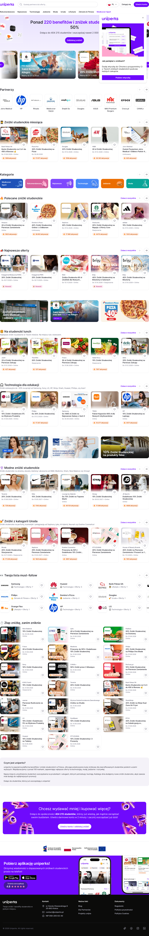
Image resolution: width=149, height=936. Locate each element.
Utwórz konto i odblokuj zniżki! (74, 826)
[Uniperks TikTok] (125, 928)
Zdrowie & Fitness (86, 12)
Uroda (63, 12)
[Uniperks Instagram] (138, 928)
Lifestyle (72, 12)
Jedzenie (46, 12)
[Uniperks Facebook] (131, 928)
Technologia (35, 12)
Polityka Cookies (122, 913)
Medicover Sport (104, 12)
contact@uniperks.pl (55, 912)
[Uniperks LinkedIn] (144, 928)
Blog (80, 906)
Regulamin (119, 906)
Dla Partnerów (84, 910)
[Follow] (23, 144)
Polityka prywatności (124, 910)
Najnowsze (22, 12)
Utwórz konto (141, 4)
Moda (55, 12)
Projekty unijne (84, 913)
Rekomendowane (7, 12)
